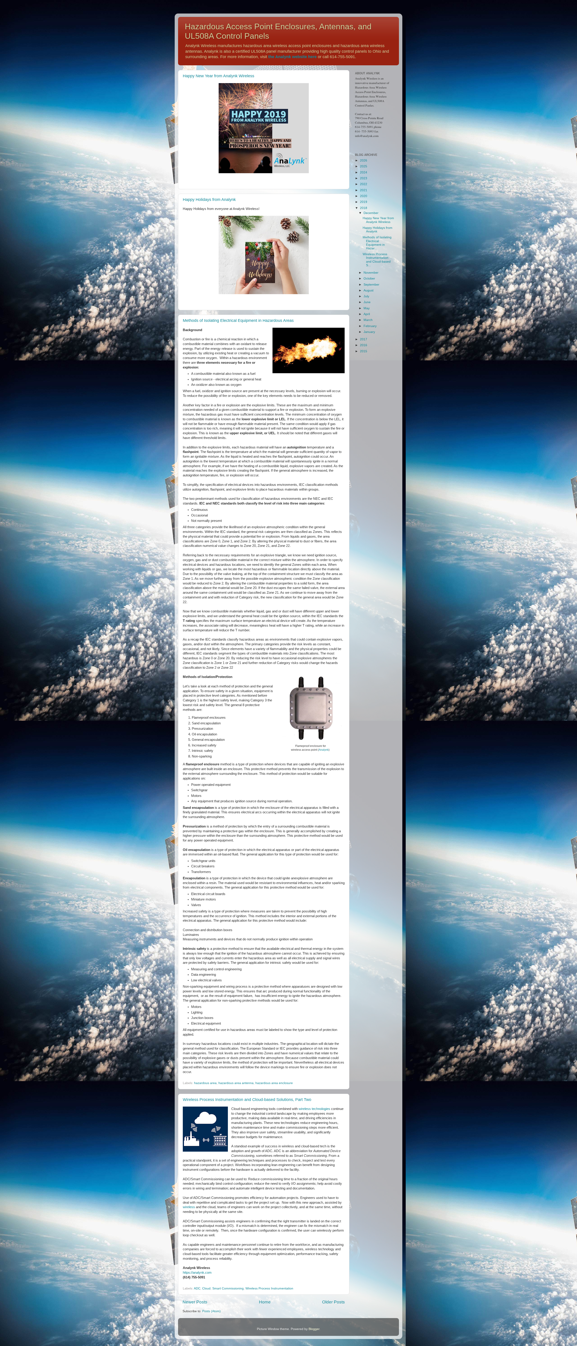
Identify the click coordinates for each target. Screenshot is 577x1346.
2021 (363, 190)
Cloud (206, 1288)
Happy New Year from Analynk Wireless (218, 76)
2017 (363, 339)
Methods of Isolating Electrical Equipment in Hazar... (377, 243)
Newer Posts (195, 1302)
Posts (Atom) (211, 1311)
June (367, 302)
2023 (363, 178)
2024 (363, 172)
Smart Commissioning (228, 1288)
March (368, 320)
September (371, 284)
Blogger (314, 1329)
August (368, 290)
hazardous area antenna (236, 1083)
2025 (363, 166)
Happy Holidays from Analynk (209, 199)
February (370, 326)
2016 (363, 345)
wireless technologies (314, 1109)
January (369, 332)
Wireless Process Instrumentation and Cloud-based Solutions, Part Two (247, 1099)
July (366, 296)
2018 (363, 208)
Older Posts (333, 1302)
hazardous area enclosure (274, 1083)
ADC (197, 1288)
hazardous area (205, 1083)
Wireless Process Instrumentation (269, 1288)
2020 (363, 196)
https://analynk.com (197, 1272)
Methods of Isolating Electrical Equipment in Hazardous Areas (238, 320)
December (371, 213)
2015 (363, 351)
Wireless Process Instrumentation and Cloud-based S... (377, 259)
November (371, 272)
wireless (189, 1207)
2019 (363, 202)
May (367, 308)
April (367, 314)
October (369, 278)
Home (265, 1302)
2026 (363, 160)
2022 (363, 184)
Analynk (324, 749)
